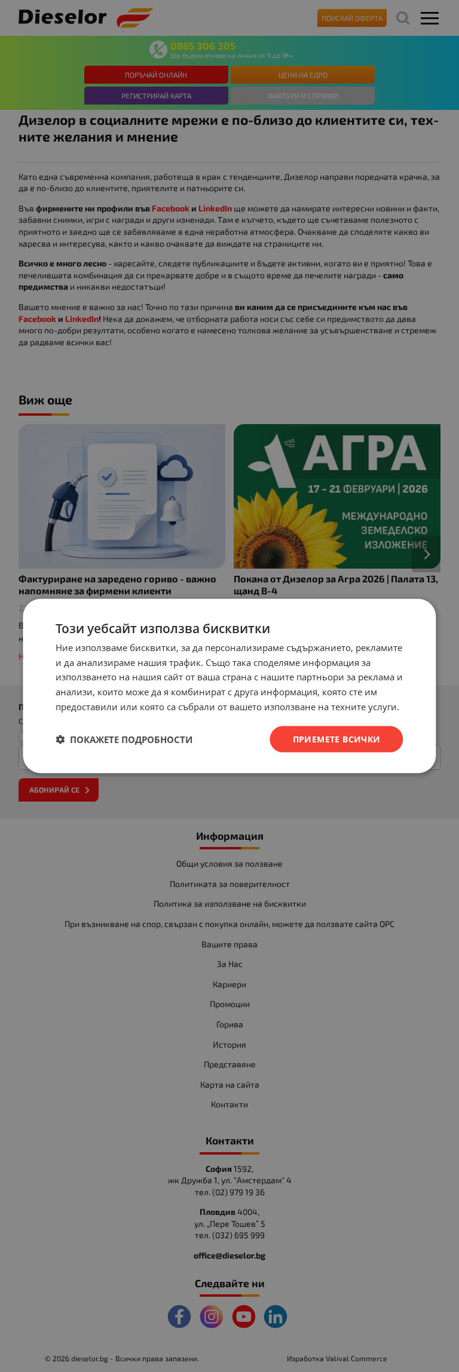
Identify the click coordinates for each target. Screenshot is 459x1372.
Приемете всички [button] (337, 738)
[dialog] (229, 686)
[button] (124, 739)
